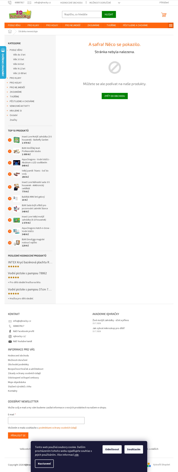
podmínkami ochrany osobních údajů (58, 428)
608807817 (18, 326)
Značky (13, 120)
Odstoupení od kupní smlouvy (23, 377)
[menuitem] (14, 25)
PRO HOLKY (16, 83)
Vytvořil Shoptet (161, 465)
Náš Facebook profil (23, 331)
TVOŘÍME (14, 96)
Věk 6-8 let (18, 64)
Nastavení (44, 464)
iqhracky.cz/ (19, 336)
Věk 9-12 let (19, 68)
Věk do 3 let (19, 55)
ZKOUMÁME (16, 92)
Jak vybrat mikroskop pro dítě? (108, 328)
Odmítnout (112, 449)
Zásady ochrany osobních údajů (24, 373)
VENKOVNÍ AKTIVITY (20, 106)
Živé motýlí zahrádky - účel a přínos (110, 320)
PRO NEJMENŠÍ (17, 87)
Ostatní (13, 115)
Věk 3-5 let (18, 59)
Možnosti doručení (100, 2)
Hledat (109, 14)
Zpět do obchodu (114, 95)
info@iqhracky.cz (22, 321)
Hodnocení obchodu (71, 2)
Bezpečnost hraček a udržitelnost (25, 369)
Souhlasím (133, 449)
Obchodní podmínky (18, 364)
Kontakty (12, 391)
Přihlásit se (18, 435)
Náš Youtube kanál (22, 341)
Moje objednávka (17, 382)
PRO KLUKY (15, 78)
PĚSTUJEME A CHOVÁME (22, 101)
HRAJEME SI (16, 111)
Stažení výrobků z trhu (19, 386)
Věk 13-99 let (19, 73)
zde (76, 455)
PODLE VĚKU (16, 50)
